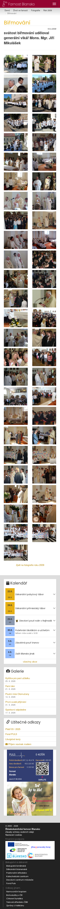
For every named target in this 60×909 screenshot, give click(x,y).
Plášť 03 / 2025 (12, 729)
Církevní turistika (14, 898)
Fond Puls (11, 883)
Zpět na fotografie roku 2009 (30, 565)
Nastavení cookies (13, 834)
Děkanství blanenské (16, 869)
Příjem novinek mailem (19, 744)
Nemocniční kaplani (16, 891)
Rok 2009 (47, 10)
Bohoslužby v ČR (14, 895)
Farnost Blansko (21, 4)
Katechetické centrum (17, 876)
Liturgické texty (13, 739)
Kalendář (18, 583)
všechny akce (30, 661)
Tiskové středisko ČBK (17, 902)
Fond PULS (11, 734)
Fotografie (35, 10)
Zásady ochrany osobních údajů (19, 831)
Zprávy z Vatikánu (15, 905)
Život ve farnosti (20, 10)
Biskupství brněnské (16, 865)
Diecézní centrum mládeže (19, 879)
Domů (7, 10)
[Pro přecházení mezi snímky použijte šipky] (16, 64)
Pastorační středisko (16, 872)
